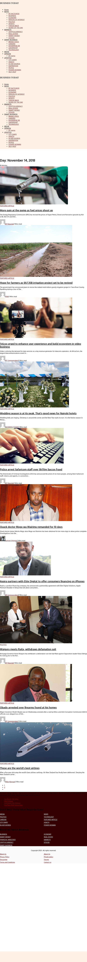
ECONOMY (47, 834)
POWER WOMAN (50, 825)
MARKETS (47, 840)
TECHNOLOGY (49, 817)
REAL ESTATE (48, 837)
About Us (3, 854)
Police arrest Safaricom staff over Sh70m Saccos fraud (31, 469)
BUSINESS (3, 834)
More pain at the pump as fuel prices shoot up (26, 210)
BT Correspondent (11, 360)
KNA (6, 297)
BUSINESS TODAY (11, 427)
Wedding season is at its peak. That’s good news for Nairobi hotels (38, 413)
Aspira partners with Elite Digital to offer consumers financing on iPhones (42, 581)
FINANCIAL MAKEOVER (7, 840)
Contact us (47, 862)
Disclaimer (3, 859)
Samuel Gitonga (11, 541)
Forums (46, 859)
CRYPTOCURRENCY (6, 842)
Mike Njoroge (10, 782)
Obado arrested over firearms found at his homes (28, 707)
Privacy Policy (4, 857)
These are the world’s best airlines (19, 768)
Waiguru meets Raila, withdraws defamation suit (28, 649)
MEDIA (2, 814)
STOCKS (46, 842)
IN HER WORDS (5, 825)
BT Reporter (9, 224)
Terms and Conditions (7, 862)
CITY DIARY (4, 822)
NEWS (46, 814)
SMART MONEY (5, 837)
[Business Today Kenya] (9, 79)
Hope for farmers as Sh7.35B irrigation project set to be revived (36, 282)
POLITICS (3, 817)
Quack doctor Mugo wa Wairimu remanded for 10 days (31, 526)
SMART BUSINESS (6, 845)
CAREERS (3, 820)
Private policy (48, 857)
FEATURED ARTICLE (50, 820)
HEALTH (46, 822)
